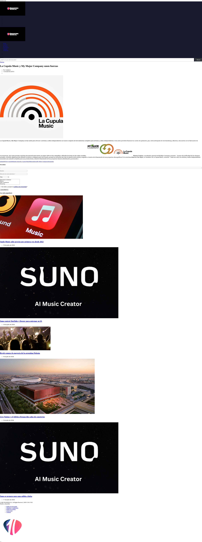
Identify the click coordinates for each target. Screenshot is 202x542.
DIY (4, 161)
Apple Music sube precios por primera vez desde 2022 (22, 242)
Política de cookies (11, 509)
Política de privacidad (11, 506)
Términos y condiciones (12, 508)
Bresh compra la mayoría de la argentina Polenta (20, 353)
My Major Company (42, 161)
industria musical (16, 161)
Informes (5, 46)
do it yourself (9, 161)
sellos (52, 161)
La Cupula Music (25, 161)
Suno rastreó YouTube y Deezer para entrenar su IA (21, 321)
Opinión (5, 49)
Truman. (12, 504)
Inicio (4, 43)
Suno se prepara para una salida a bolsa (16, 496)
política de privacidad (20, 187)
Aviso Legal (9, 510)
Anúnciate (5, 50)
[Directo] (10, 181)
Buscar (1, 57)
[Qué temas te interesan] (10, 180)
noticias (49, 161)
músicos (35, 161)
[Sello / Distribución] (10, 182)
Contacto (8, 512)
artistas (1, 161)
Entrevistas (6, 47)
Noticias (5, 45)
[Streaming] (10, 184)
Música (31, 161)
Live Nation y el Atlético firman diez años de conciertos (22, 417)
